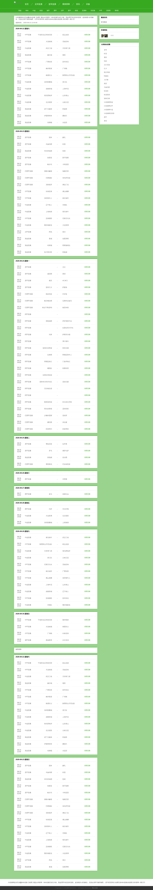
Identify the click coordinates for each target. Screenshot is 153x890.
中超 (34, 10)
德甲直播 (28, 640)
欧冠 (41, 10)
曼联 (105, 57)
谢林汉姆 (107, 98)
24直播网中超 (108, 109)
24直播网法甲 (108, 106)
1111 (112, 35)
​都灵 (105, 83)
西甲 (55, 10)
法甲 (62, 10)
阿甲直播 (28, 314)
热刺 (105, 61)
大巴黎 (106, 80)
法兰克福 (107, 65)
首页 (27, 4)
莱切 (105, 121)
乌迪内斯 (107, 87)
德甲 (48, 10)
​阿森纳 (106, 76)
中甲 (100, 10)
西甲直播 (28, 479)
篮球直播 (52, 4)
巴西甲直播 (29, 171)
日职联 (108, 10)
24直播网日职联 (109, 113)
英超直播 (28, 55)
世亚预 (93, 10)
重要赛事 (66, 4)
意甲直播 (28, 137)
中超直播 (28, 48)
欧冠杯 (106, 91)
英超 (19, 10)
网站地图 (95, 888)
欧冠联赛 (107, 94)
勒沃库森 (107, 72)
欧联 (76, 10)
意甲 (69, 10)
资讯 (78, 4)
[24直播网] (18, 2)
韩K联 (117, 10)
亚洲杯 (84, 10)
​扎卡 (105, 68)
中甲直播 (28, 35)
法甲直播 (28, 232)
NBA (27, 10)
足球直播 (38, 4)
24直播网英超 (108, 102)
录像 (88, 4)
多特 (105, 50)
